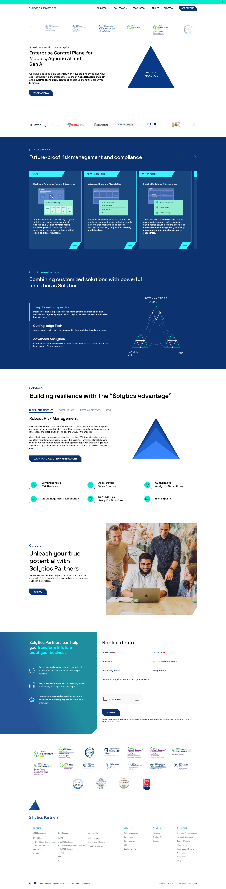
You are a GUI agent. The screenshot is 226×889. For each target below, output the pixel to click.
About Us (156, 833)
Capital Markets (130, 849)
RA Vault (61, 861)
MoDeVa (36, 853)
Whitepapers (182, 845)
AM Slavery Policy (83, 883)
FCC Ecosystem (64, 833)
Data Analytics (129, 841)
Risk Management (131, 833)
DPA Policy (70, 883)
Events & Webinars (184, 841)
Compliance (128, 837)
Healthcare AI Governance (98, 842)
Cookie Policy (58, 883)
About (155, 8)
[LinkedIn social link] (30, 883)
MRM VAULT (37, 849)
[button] (103, 8)
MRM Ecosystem (39, 833)
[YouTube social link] (35, 883)
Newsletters (182, 853)
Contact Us (157, 837)
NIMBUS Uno (37, 838)
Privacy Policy (114, 721)
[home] (43, 8)
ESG (125, 845)
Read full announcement (152, 2)
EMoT (60, 857)
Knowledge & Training (185, 849)
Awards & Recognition (185, 837)
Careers (168, 8)
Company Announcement (187, 833)
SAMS (60, 838)
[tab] (71, 312)
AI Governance (94, 838)
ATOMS (61, 853)
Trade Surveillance (95, 846)
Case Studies (182, 857)
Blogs (179, 861)
